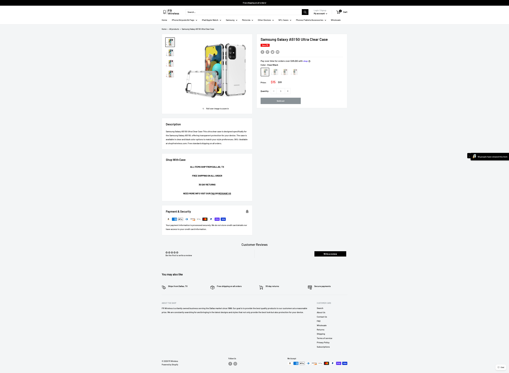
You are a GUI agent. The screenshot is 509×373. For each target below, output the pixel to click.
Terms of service (324, 338)
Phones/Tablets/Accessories (309, 20)
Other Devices (264, 20)
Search (320, 308)
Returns (320, 329)
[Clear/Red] (284, 72)
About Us (321, 312)
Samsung (230, 20)
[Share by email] (277, 52)
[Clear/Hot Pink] (294, 72)
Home (164, 20)
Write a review (330, 254)
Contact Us (322, 316)
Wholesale (336, 20)
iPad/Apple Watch (210, 20)
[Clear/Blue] (275, 72)
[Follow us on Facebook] (230, 363)
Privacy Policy (323, 342)
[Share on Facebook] (262, 52)
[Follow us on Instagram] (235, 363)
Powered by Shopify (170, 364)
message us (224, 193)
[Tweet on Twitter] (272, 52)
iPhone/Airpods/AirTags (183, 20)
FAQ (213, 193)
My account (319, 13)
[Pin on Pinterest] (267, 52)
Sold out (280, 101)
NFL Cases (283, 20)
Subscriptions (323, 346)
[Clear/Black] (265, 72)
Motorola (246, 20)
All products (174, 29)
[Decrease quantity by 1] (274, 91)
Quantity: (265, 91)
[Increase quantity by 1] (288, 91)
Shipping (321, 333)
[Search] (305, 12)
